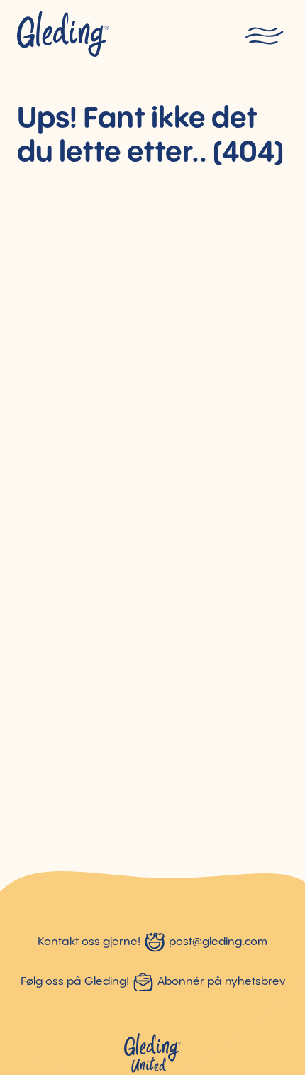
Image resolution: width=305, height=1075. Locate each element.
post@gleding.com (218, 942)
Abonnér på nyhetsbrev (221, 982)
